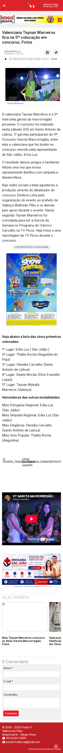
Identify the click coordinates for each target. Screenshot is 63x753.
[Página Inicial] (31, 5)
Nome (8, 668)
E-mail (8, 681)
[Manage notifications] (56, 746)
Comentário (10, 694)
